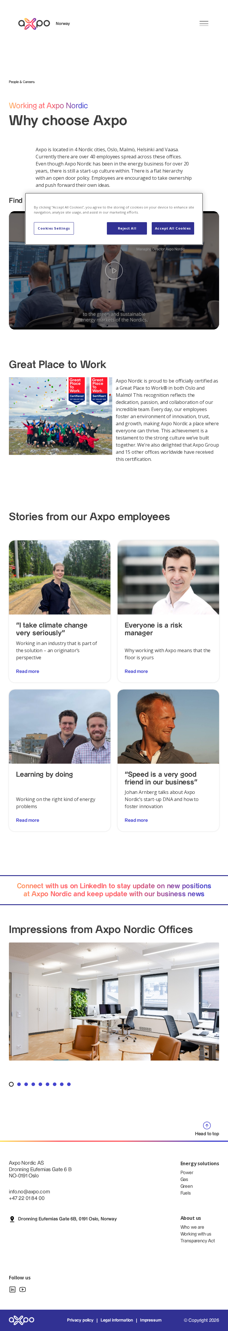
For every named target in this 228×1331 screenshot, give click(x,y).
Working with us (196, 1234)
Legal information (117, 1320)
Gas (184, 1179)
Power (186, 1173)
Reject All (127, 228)
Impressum (151, 1320)
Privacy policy (80, 1320)
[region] (114, 219)
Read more (27, 671)
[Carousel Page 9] (69, 1084)
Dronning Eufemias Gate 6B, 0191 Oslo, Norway (67, 1219)
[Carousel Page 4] (33, 1084)
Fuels (185, 1193)
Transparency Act (197, 1241)
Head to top (207, 1134)
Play (114, 270)
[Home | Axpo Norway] (37, 23)
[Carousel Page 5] (40, 1084)
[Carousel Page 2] (19, 1084)
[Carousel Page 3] (26, 1084)
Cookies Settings (54, 228)
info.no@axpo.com (29, 1191)
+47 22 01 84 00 (27, 1198)
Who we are (192, 1227)
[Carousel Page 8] (62, 1084)
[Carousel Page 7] (54, 1084)
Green (186, 1186)
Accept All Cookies (173, 228)
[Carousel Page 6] (47, 1084)
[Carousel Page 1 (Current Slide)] (11, 1084)
